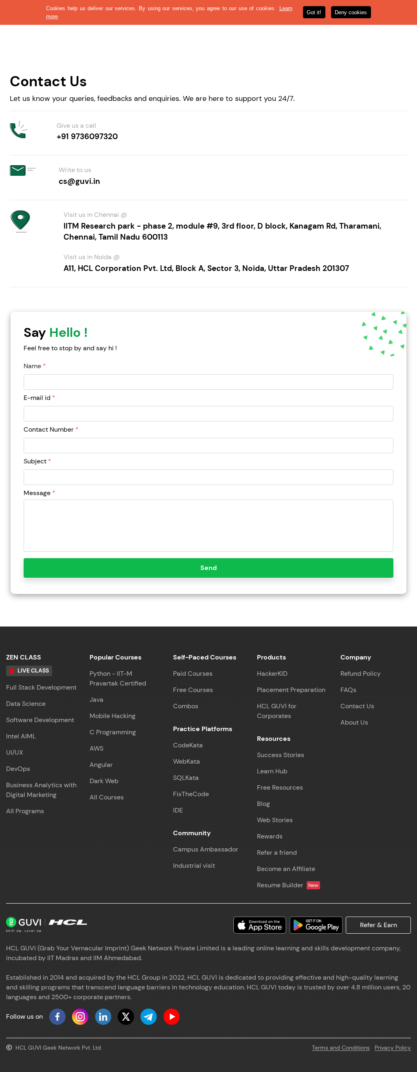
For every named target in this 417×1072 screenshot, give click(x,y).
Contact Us (357, 706)
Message (39, 493)
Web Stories (275, 820)
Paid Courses (193, 673)
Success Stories (280, 755)
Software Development (40, 720)
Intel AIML (21, 736)
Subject (37, 461)
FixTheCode (191, 794)
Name (35, 366)
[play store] (316, 925)
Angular (101, 764)
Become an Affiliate (286, 869)
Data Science (26, 703)
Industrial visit (194, 865)
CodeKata (188, 745)
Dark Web (104, 781)
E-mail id (39, 397)
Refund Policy (360, 673)
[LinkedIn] (103, 1017)
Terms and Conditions (341, 1047)
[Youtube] (171, 1017)
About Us (354, 722)
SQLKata (186, 777)
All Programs (25, 811)
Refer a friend (277, 852)
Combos (185, 706)
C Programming (113, 732)
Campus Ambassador (205, 849)
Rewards (270, 836)
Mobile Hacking (113, 716)
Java (96, 699)
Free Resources (280, 787)
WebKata (186, 761)
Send (208, 567)
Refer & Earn (378, 925)
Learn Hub (272, 771)
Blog (263, 803)
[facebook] (57, 1017)
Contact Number (51, 429)
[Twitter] (126, 1017)
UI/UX (14, 752)
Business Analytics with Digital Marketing (41, 790)
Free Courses (193, 690)
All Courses (107, 797)
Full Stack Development (41, 687)
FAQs (348, 690)
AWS (96, 748)
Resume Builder (287, 885)
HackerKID (272, 673)
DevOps (18, 768)
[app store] (259, 925)
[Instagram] (80, 1017)
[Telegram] (148, 1017)
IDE (178, 810)
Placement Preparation (291, 690)
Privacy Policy (393, 1047)
